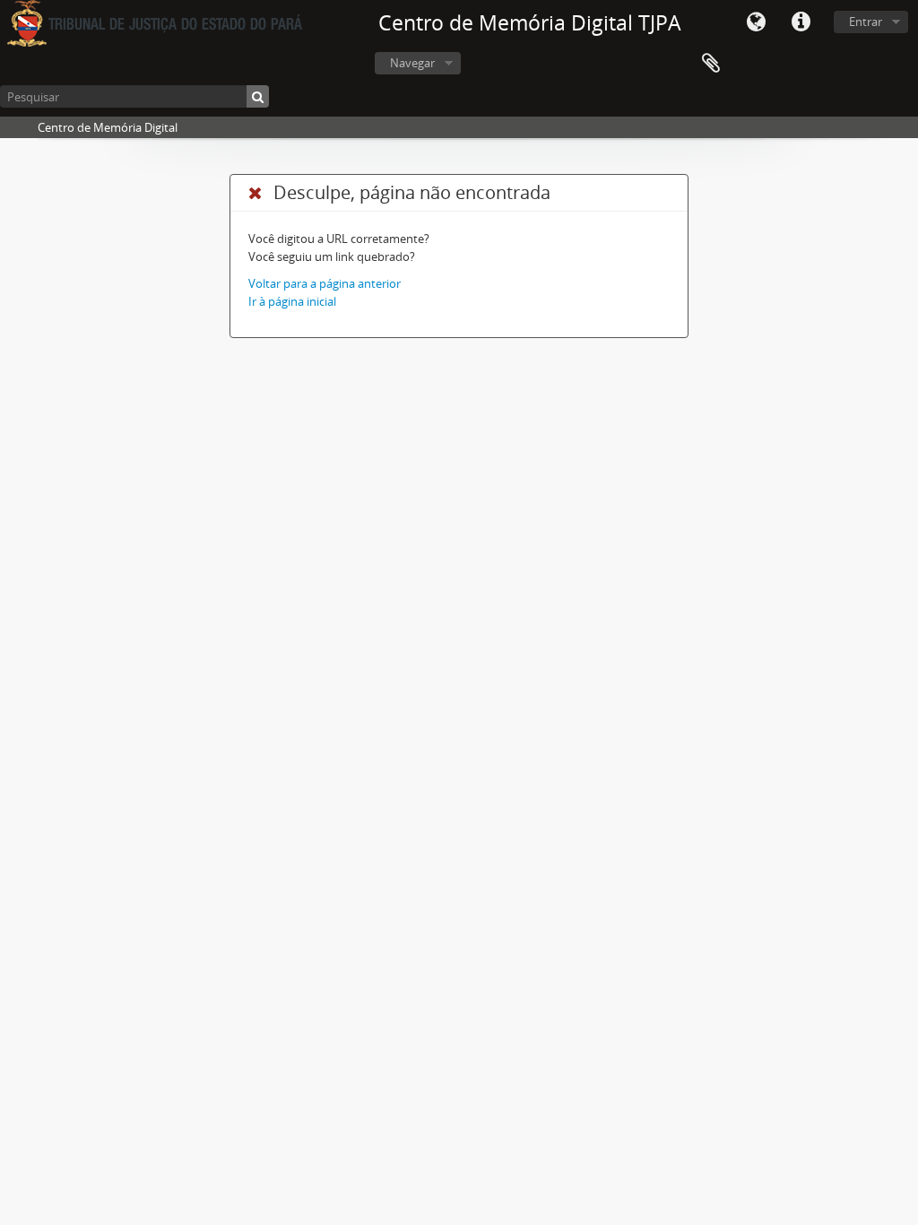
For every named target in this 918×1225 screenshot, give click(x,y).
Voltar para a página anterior (324, 283)
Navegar (412, 63)
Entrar (865, 21)
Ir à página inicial (292, 301)
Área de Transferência (710, 63)
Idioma (755, 22)
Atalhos (800, 22)
